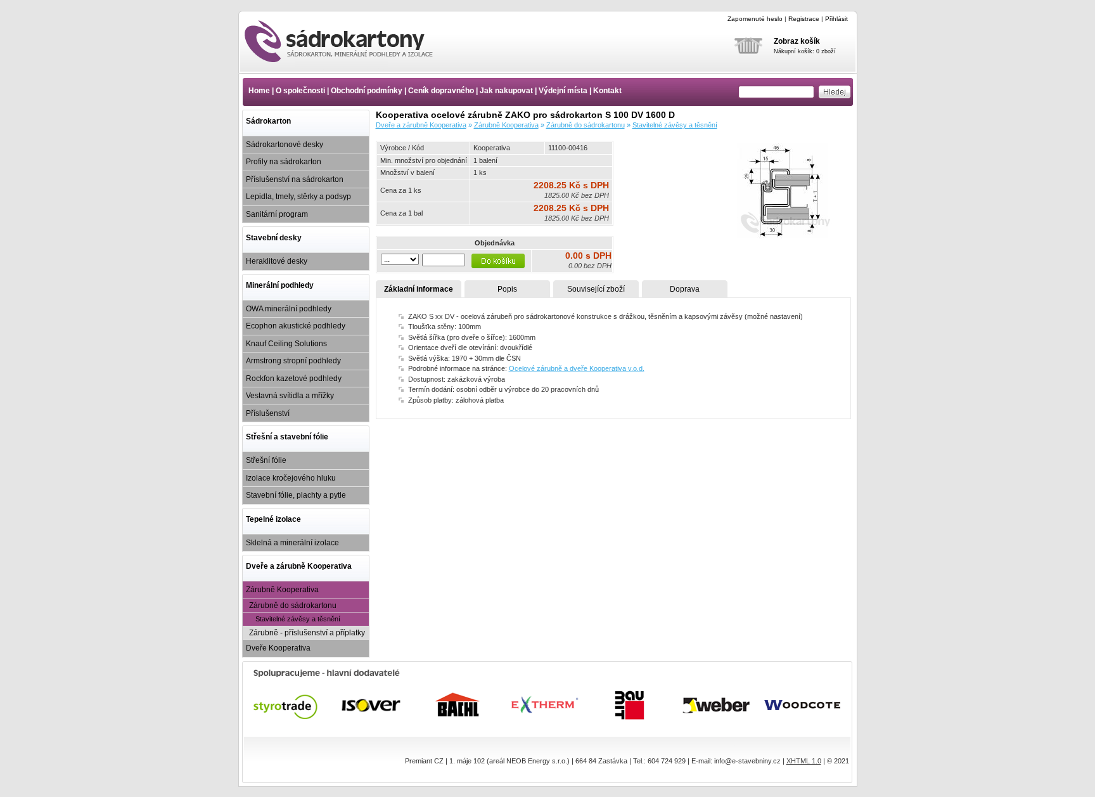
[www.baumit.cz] (631, 705)
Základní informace (418, 289)
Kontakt (607, 90)
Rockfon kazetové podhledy (294, 378)
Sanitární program (277, 214)
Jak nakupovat (506, 90)
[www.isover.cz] (372, 705)
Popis (507, 289)
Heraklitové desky (276, 261)
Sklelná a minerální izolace (292, 542)
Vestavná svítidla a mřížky (290, 395)
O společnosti (300, 90)
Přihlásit (836, 18)
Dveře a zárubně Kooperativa (299, 566)
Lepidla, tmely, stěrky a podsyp (298, 196)
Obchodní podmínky (366, 90)
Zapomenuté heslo (755, 18)
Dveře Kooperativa (278, 648)
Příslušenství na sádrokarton (294, 179)
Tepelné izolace (273, 519)
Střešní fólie (266, 460)
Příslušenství (268, 413)
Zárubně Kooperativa (282, 589)
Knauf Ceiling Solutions (286, 343)
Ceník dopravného (441, 90)
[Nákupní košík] (748, 62)
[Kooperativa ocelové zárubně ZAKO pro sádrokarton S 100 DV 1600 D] (784, 236)
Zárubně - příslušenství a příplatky (307, 632)
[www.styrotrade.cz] (286, 705)
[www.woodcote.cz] (803, 705)
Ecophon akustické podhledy (295, 325)
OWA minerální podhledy (288, 308)
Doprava (685, 289)
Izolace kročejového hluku (291, 478)
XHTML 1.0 (803, 761)
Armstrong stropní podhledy (293, 360)
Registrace (803, 18)
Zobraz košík (797, 41)
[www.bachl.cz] (458, 705)
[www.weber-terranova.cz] (717, 705)
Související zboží (596, 289)
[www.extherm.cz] (545, 705)
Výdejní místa (563, 90)
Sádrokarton (268, 121)
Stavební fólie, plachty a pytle (296, 495)
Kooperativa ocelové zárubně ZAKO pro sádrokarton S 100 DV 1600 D (350, 41)
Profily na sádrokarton (283, 161)
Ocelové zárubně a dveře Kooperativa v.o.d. (576, 368)
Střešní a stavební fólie (287, 436)
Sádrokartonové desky (284, 144)
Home (259, 90)
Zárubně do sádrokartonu (292, 605)
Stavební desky (274, 237)
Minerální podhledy (280, 285)
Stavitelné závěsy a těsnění (297, 619)
